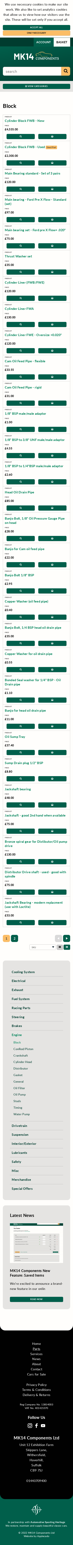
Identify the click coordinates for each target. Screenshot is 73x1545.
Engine (17, 1034)
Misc (15, 1170)
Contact (36, 1369)
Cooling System (23, 972)
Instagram (30, 1425)
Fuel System (21, 999)
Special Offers (22, 1188)
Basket (62, 42)
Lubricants (19, 1152)
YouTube (43, 1425)
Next (66, 938)
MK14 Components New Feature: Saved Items (30, 1273)
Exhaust (17, 989)
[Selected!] (67, 947)
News (36, 1359)
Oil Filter (19, 1088)
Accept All (36, 27)
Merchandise (21, 1179)
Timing (17, 1107)
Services (36, 1354)
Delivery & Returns (36, 1395)
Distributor (20, 1068)
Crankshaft (20, 1055)
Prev (58, 938)
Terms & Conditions (36, 1390)
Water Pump (21, 1114)
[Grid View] (60, 947)
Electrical (18, 980)
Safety (16, 1161)
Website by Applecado (36, 1536)
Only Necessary (36, 32)
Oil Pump (19, 1094)
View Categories (37, 86)
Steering (18, 1017)
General (18, 1081)
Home (36, 1343)
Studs (17, 1101)
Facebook (36, 1425)
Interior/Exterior (24, 1143)
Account (43, 42)
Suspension (20, 1134)
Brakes (17, 1025)
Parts (36, 1349)
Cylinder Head (22, 1062)
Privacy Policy (36, 1385)
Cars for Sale (36, 1374)
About (36, 1364)
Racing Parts (21, 1008)
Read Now (36, 1299)
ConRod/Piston (23, 1049)
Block (17, 1042)
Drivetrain (19, 1125)
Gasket (18, 1075)
